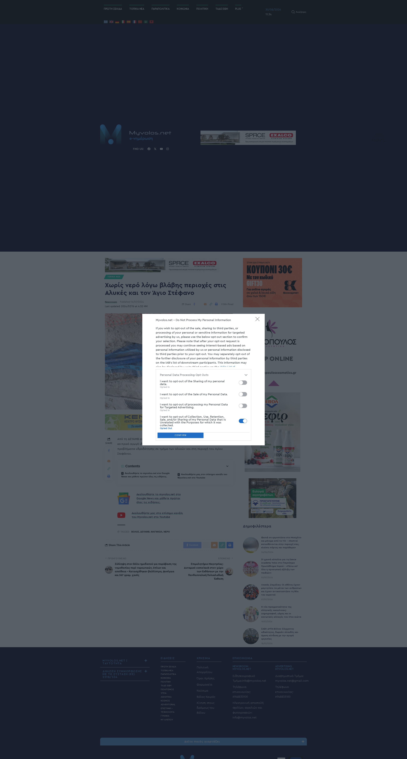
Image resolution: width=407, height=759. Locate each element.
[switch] (243, 382)
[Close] (258, 320)
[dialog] (203, 379)
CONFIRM (180, 435)
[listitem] (203, 375)
